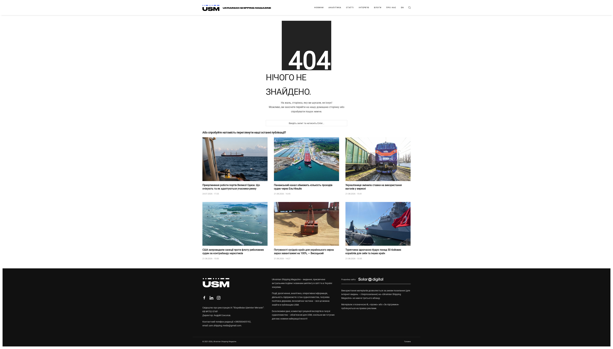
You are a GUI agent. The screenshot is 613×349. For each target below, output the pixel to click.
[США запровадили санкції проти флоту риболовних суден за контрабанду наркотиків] (235, 224)
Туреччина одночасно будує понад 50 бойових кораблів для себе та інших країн (373, 251)
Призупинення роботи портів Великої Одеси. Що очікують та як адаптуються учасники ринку (231, 187)
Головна (407, 342)
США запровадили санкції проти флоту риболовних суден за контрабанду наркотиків (233, 251)
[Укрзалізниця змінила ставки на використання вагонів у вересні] (378, 159)
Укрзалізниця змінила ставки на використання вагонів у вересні (373, 187)
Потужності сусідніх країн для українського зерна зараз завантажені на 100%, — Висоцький (304, 251)
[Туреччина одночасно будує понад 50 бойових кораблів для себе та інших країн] (378, 224)
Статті (350, 8)
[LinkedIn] (211, 298)
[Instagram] (218, 298)
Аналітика (335, 8)
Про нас (391, 8)
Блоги (378, 8)
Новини (319, 8)
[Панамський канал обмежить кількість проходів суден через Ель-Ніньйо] (306, 159)
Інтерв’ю (364, 8)
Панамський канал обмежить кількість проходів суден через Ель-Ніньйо (303, 187)
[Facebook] (204, 298)
